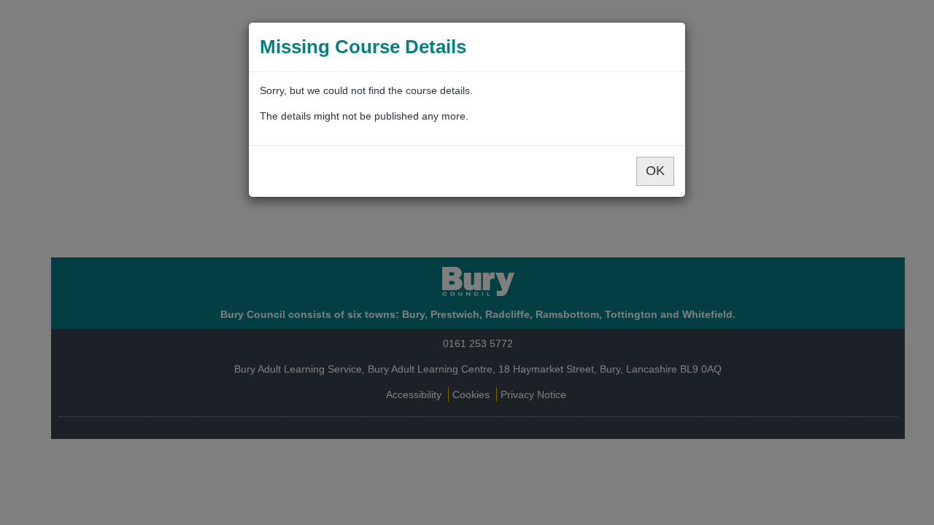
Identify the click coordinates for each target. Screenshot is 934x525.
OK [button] (655, 170)
